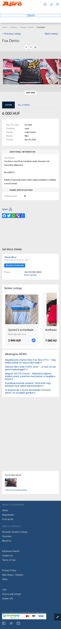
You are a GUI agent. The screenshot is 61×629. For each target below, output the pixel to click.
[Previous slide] (2, 71)
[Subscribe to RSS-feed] (19, 623)
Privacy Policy (9, 570)
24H (4, 589)
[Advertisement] (30, 232)
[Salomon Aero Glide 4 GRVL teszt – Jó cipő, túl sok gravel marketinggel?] (27, 369)
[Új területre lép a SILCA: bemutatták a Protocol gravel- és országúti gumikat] (34, 392)
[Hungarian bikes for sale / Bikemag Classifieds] (12, 5)
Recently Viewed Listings (15, 532)
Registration (8, 514)
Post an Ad (7, 519)
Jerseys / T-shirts (27, 27)
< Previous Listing (11, 33)
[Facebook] (4, 215)
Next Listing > (52, 33)
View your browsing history (16, 490)
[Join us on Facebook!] (4, 623)
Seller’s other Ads (15, 265)
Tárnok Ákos (10, 257)
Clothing (13, 27)
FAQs (5, 579)
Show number (30, 275)
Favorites (6, 536)
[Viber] (18, 215)
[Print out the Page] (35, 47)
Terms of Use (9, 560)
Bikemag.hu (40, 612)
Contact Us (7, 555)
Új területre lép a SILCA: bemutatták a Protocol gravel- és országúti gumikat (28, 391)
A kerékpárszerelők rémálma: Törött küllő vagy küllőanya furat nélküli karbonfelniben (28, 384)
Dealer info (7, 598)
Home (4, 27)
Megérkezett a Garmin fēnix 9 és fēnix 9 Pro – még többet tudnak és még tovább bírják (30, 361)
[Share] (22, 215)
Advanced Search (10, 551)
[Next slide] (59, 71)
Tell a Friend (24, 105)
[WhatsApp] (13, 215)
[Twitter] (9, 215)
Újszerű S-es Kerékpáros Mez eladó (22, 329)
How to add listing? (11, 594)
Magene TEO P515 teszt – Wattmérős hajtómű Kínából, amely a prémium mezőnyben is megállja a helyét (30, 376)
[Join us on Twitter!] (11, 623)
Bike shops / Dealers (12, 575)
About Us (6, 540)
